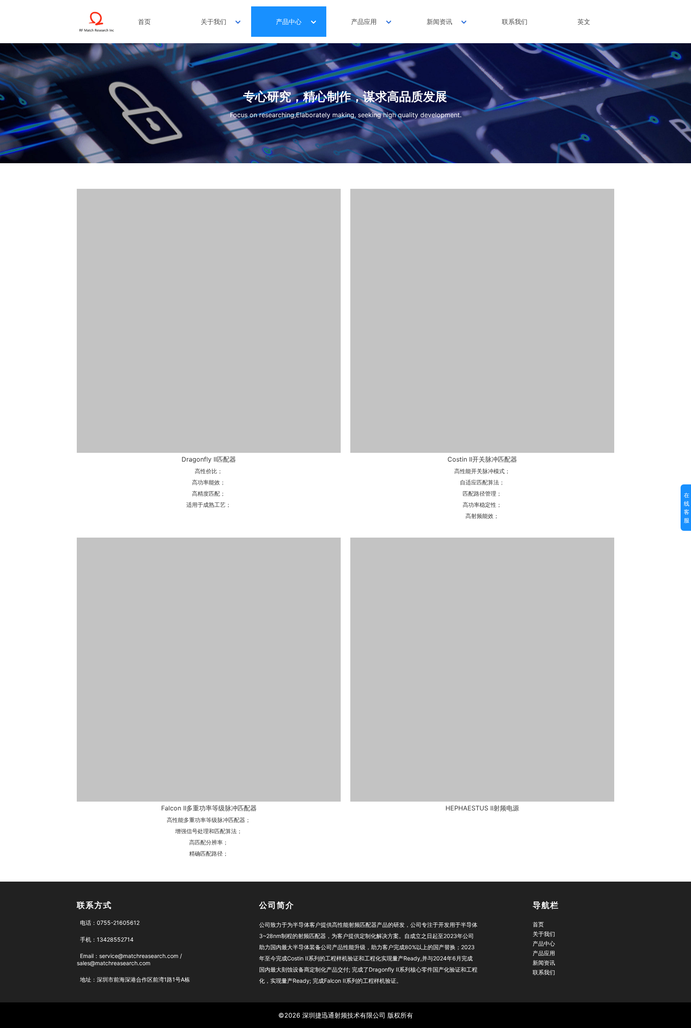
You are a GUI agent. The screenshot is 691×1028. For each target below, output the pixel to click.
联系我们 (514, 22)
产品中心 (289, 22)
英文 (583, 22)
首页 (144, 22)
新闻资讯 (439, 22)
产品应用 (364, 22)
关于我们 (213, 22)
